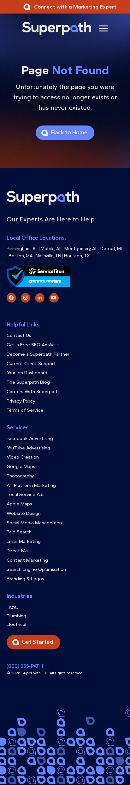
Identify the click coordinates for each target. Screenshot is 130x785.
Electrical (16, 624)
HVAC (12, 607)
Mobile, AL (51, 248)
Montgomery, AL (81, 248)
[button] (103, 28)
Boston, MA (21, 256)
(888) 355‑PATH (25, 666)
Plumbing (16, 616)
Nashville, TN (48, 256)
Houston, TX (77, 256)
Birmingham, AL (22, 248)
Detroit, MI (111, 248)
